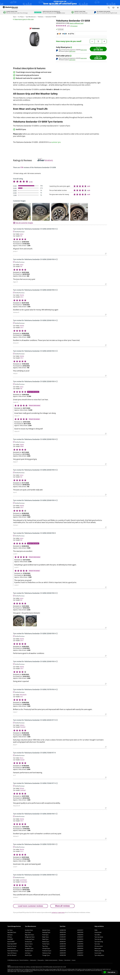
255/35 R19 (63, 939)
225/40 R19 (80, 939)
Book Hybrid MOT (12, 944)
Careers (73, 960)
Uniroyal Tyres (46, 948)
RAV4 (21, 446)
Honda (22, 295)
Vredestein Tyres (46, 950)
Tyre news (97, 944)
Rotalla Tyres (45, 941)
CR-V (21, 297)
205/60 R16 (80, 948)
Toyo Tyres (45, 946)
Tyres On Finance (12, 953)
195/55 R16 (63, 948)
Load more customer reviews (30, 906)
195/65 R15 (80, 935)
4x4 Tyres (10, 935)
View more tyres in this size (24, 19)
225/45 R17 (63, 935)
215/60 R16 (80, 955)
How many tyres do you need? (68, 41)
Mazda (22, 849)
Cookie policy (33, 960)
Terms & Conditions (24, 960)
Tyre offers (97, 935)
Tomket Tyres (45, 944)
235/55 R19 (63, 953)
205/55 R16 (63, 932)
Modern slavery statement (51, 960)
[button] (108, 7)
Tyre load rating (99, 941)
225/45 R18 (63, 944)
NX (21, 236)
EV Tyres (10, 937)
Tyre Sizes (62, 926)
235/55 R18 (80, 932)
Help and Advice (99, 926)
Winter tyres (98, 948)
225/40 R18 (63, 930)
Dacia (21, 758)
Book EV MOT (11, 941)
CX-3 (21, 851)
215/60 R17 (80, 941)
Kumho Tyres (28, 955)
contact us (54, 912)
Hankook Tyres (29, 950)
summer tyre (55, 142)
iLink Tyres (28, 953)
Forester (23, 727)
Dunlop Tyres (28, 941)
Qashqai (23, 790)
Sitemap (61, 960)
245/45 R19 (80, 946)
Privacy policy (41, 960)
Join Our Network (12, 955)
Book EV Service (12, 948)
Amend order (98, 932)
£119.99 (98, 49)
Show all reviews (62, 906)
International (67, 960)
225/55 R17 (80, 930)
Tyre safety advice (99, 955)
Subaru (22, 725)
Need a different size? (76, 23)
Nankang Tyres (46, 932)
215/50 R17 (80, 950)
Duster (22, 760)
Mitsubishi (23, 695)
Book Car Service (12, 946)
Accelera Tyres (29, 930)
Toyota (22, 444)
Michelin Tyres (46, 930)
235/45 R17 (80, 953)
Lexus (21, 234)
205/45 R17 (63, 941)
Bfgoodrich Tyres (29, 935)
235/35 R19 (63, 950)
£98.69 (98, 58)
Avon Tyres (28, 932)
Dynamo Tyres (29, 944)
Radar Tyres (45, 937)
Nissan (22, 788)
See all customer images (24, 223)
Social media (98, 953)
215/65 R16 (80, 944)
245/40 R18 (63, 955)
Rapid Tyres (45, 939)
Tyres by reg (98, 939)
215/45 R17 (80, 937)
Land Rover (23, 880)
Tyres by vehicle (99, 937)
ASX (21, 696)
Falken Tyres (28, 946)
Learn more (84, 50)
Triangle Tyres (46, 955)
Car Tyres (10, 930)
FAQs (96, 930)
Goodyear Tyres (29, 948)
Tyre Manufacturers (30, 926)
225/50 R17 (63, 946)
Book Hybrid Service (13, 950)
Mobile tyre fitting (99, 950)
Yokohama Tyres (46, 953)
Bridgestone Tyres (30, 937)
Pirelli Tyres (45, 935)
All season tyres (99, 946)
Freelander (23, 882)
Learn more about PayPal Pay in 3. (25, 971)
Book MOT (10, 939)
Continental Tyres (29, 939)
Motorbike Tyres (12, 932)
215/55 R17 (63, 937)
